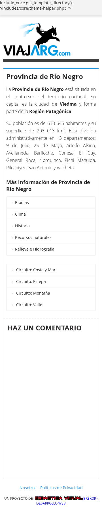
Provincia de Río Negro (44, 76)
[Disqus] (51, 403)
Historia (22, 225)
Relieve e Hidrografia (34, 249)
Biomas (22, 202)
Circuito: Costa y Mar (36, 269)
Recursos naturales (33, 237)
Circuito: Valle (29, 304)
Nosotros (28, 487)
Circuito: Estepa (31, 281)
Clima (20, 214)
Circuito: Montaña (33, 293)
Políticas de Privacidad (61, 487)
